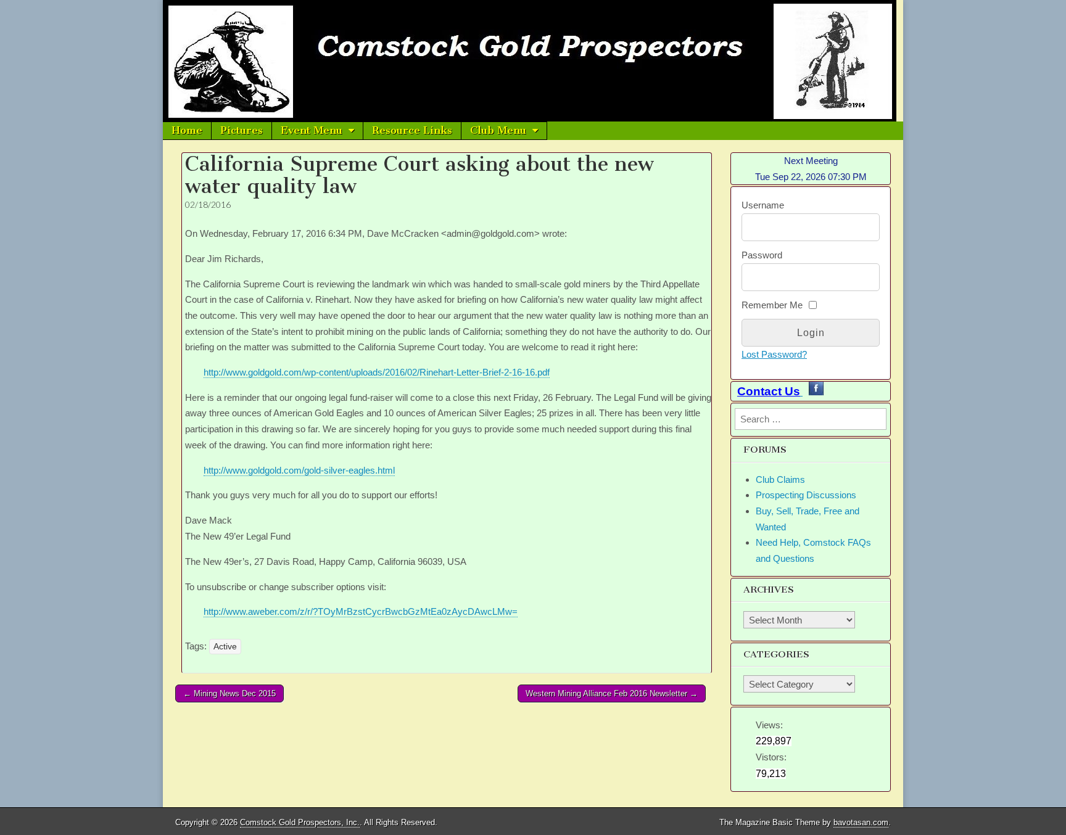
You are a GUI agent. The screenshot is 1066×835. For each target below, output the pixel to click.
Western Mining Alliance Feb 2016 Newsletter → (612, 693)
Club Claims (780, 479)
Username (763, 205)
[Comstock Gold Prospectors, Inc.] (533, 60)
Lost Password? (774, 354)
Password (762, 255)
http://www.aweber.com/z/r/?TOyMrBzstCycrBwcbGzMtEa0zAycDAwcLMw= (361, 611)
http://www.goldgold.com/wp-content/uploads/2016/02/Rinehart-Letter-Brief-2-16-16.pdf (377, 372)
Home (186, 130)
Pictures (241, 130)
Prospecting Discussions (806, 495)
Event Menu (311, 130)
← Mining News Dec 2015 (229, 693)
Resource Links (412, 130)
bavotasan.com (860, 822)
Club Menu (498, 130)
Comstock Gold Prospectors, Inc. (300, 822)
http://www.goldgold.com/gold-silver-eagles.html (299, 470)
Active (225, 646)
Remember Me (772, 305)
